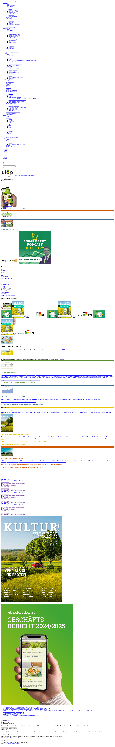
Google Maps (5, 740)
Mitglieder (8, 85)
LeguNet (10, 25)
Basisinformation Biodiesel (14, 34)
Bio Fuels (8, 141)
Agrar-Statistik (9, 73)
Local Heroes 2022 (13, 109)
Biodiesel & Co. (6, 28)
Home (7, 720)
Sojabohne (11, 23)
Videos (7, 126)
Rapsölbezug (11, 47)
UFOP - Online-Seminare (14, 65)
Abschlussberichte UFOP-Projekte (16, 77)
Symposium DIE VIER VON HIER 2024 (17, 107)
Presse (4, 134)
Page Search (8, 133)
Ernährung (5, 3)
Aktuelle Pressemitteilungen (12, 137)
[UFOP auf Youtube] (3, 163)
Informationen (3, 745)
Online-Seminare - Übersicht (15, 97)
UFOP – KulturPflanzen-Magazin (13, 112)
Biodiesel (8, 31)
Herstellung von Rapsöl (13, 11)
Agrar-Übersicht (9, 55)
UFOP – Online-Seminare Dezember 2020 (17, 100)
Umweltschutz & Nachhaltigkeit (15, 35)
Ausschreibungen (9, 114)
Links (10, 41)
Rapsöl (7, 7)
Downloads (8, 125)
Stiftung (7, 89)
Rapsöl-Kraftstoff (9, 43)
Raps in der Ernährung (13, 10)
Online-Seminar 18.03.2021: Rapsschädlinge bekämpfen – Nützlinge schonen (25, 98)
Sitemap (5, 150)
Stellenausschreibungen (11, 113)
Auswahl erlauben (4, 728)
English (10, 132)
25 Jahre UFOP (9, 84)
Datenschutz (5, 152)
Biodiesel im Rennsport (13, 37)
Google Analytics (5, 734)
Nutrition (8, 145)
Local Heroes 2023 (13, 108)
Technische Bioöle (10, 48)
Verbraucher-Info (9, 66)
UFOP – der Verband (7, 79)
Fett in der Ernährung (13, 13)
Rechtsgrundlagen (12, 40)
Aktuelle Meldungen (10, 6)
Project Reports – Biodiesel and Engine (17, 144)
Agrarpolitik (11, 62)
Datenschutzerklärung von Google (14, 737)
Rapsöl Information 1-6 (13, 16)
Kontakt (5, 149)
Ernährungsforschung (10, 27)
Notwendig (4, 729)
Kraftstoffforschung (13, 39)
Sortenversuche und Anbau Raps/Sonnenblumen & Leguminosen (22, 60)
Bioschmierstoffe (12, 50)
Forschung (8, 74)
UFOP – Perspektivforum (11, 91)
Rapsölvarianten (12, 12)
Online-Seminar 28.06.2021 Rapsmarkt (17, 101)
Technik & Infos (12, 46)
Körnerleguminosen (13, 70)
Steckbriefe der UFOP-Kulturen (15, 68)
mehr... (63, 349)
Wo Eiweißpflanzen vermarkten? (15, 64)
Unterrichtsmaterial (13, 42)
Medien (4, 115)
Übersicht (11, 94)
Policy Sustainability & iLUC (12, 147)
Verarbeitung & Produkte (14, 72)
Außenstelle (8, 88)
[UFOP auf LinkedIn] (3, 162)
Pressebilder (8, 118)
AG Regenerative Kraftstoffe (12, 52)
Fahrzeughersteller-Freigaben (15, 36)
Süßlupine (11, 22)
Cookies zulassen (12, 728)
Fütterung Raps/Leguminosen (15, 61)
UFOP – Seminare (10, 95)
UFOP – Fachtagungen (11, 103)
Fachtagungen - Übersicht (14, 106)
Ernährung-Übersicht (10, 5)
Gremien (8, 86)
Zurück (7, 4)
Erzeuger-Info (9, 58)
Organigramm (9, 83)
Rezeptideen (11, 15)
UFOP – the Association (11, 146)
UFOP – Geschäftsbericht (11, 90)
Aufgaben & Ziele (10, 82)
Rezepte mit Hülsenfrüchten (14, 24)
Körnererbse (11, 21)
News (7, 140)
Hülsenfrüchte (9, 17)
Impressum (5, 151)
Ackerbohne (11, 19)
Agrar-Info (5, 53)
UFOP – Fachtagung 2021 (14, 102)
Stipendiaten (11, 78)
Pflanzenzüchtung (12, 71)
